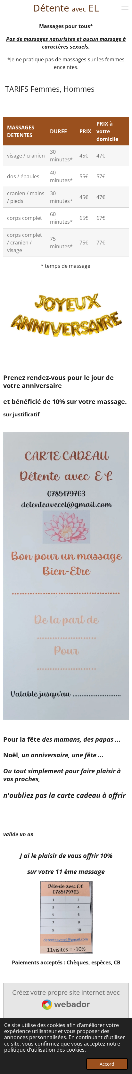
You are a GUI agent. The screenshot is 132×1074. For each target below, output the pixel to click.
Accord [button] (107, 1064)
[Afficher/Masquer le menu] (125, 8)
